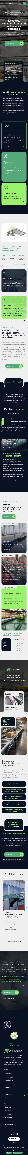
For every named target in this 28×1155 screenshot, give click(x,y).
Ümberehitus (8, 1094)
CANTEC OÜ (12, 1043)
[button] (14, 784)
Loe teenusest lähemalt (8, 480)
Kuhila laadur (8, 1117)
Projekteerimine (9, 1080)
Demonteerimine (9, 1098)
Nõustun (9, 1152)
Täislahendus (8, 1073)
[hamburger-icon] (25, 3)
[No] (25, 1150)
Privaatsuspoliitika (17, 1152)
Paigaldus (7, 1084)
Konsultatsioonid (9, 1077)
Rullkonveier (8, 1114)
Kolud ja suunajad (9, 1121)
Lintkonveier (8, 1107)
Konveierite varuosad (10, 1128)
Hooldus (7, 1091)
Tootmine (7, 1087)
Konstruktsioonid (9, 1124)
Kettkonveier (8, 1110)
